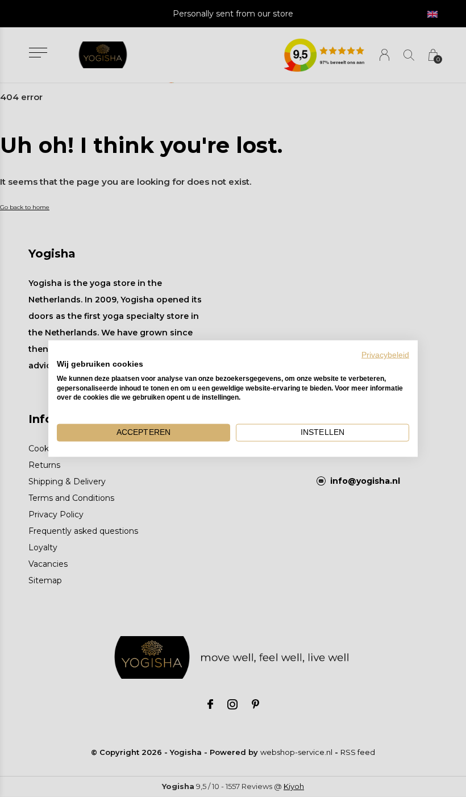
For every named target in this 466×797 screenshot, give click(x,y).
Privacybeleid (385, 355)
